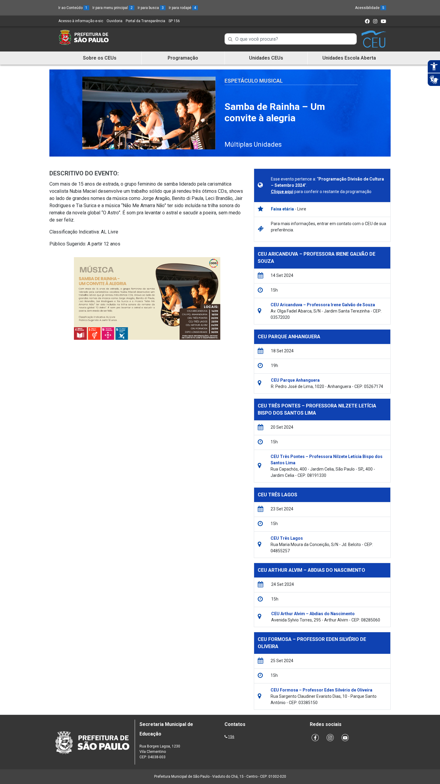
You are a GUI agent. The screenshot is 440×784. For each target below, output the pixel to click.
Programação (183, 58)
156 (231, 737)
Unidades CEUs (266, 58)
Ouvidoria (114, 21)
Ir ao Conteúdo (72, 8)
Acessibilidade (369, 8)
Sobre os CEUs (99, 58)
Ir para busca (151, 8)
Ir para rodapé (182, 8)
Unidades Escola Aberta (349, 58)
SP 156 (174, 21)
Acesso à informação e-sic (80, 21)
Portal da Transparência (145, 21)
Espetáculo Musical (253, 81)
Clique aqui (282, 191)
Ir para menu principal (112, 8)
